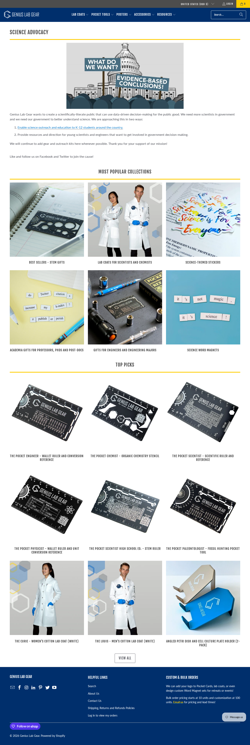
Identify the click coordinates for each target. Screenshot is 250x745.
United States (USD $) (195, 4)
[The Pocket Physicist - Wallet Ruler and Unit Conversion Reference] (47, 505)
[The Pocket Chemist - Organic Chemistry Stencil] (125, 413)
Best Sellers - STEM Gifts (47, 223)
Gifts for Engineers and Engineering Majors (125, 311)
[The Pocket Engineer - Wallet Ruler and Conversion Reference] (47, 413)
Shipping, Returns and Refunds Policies (111, 708)
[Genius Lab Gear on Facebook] (20, 687)
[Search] (241, 15)
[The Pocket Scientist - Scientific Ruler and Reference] (203, 413)
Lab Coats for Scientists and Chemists (125, 223)
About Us (93, 693)
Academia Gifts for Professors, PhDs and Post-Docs (47, 311)
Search (92, 686)
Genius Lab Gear (29, 735)
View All (125, 658)
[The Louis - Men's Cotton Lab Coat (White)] (125, 598)
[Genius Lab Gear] (21, 15)
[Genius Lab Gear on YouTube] (54, 687)
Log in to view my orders (102, 715)
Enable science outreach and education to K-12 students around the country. (70, 127)
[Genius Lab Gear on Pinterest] (41, 687)
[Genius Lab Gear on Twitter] (47, 687)
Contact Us (94, 700)
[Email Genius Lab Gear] (13, 687)
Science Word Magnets (203, 311)
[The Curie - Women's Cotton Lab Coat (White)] (47, 598)
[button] (80, 15)
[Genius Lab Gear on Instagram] (26, 687)
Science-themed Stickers (203, 223)
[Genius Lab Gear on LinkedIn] (34, 687)
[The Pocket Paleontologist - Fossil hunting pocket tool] (203, 505)
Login (229, 3)
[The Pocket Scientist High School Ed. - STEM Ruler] (125, 505)
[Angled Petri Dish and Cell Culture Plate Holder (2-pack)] (203, 598)
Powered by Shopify (53, 735)
